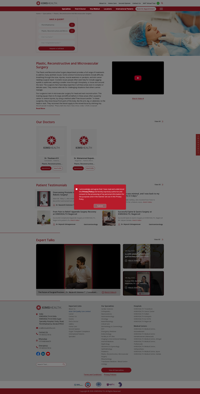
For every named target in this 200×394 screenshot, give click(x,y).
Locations (108, 9)
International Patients (124, 9)
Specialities (66, 9)
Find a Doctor (80, 9)
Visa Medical (95, 9)
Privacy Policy (88, 191)
